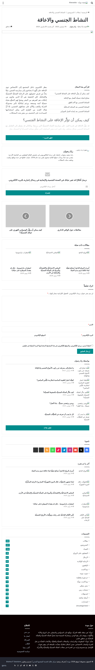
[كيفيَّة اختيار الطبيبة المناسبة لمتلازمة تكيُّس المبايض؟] (82, 384)
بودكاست (84, 569)
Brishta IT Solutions (13, 662)
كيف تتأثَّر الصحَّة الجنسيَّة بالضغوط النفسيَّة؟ (58, 392)
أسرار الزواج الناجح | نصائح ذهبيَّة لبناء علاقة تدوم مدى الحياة (53, 471)
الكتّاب (27, 644)
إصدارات (85, 602)
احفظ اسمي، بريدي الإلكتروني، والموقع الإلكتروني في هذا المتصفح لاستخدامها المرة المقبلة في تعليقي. (56, 346)
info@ (4, 666)
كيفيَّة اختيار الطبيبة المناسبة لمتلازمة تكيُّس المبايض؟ (55, 380)
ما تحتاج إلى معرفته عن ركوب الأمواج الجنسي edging (54, 368)
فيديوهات (84, 594)
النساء (85, 549)
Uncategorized (82, 606)
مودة (69, 662)
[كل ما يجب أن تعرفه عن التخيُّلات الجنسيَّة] (82, 417)
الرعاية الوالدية (82, 561)
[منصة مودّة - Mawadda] (78, 3)
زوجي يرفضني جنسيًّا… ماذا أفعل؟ (62, 403)
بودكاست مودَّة (82, 582)
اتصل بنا (27, 636)
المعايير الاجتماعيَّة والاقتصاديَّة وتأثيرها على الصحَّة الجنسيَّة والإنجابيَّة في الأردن (49, 270)
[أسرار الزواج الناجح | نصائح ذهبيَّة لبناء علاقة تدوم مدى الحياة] (76, 258)
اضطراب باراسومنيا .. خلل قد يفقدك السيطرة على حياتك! (53, 504)
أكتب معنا (26, 648)
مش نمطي (84, 586)
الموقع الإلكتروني (40, 335)
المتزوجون (70, 12)
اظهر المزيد (48, 138)
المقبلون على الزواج (80, 553)
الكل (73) (47, 428)
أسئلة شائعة (83, 598)
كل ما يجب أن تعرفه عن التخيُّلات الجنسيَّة (59, 414)
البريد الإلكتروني (87, 335)
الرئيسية (85, 12)
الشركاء (27, 640)
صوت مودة (84, 573)
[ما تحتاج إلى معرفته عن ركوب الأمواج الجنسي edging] (82, 372)
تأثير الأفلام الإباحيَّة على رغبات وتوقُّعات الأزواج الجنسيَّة (54, 515)
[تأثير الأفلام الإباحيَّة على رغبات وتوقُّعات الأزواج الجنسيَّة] (82, 518)
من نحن (27, 632)
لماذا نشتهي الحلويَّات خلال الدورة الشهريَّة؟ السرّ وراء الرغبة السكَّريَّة (49, 482)
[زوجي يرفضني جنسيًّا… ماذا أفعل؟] (82, 406)
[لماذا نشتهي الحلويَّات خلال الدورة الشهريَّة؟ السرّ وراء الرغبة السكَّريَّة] (82, 485)
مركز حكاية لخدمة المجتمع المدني (44, 662)
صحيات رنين (83, 590)
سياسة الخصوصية (23, 651)
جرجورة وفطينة (82, 577)
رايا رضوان (73, 27)
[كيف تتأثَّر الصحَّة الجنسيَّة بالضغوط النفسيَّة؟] (82, 395)
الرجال (85, 557)
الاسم (90, 325)
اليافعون (85, 565)
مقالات (78, 12)
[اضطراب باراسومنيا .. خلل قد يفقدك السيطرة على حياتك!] (18, 258)
